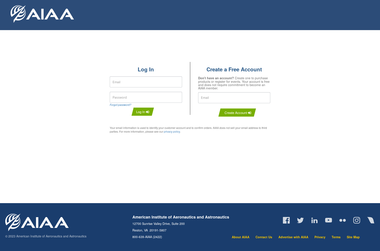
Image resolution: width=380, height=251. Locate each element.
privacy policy (172, 131)
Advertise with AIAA (293, 237)
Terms (336, 237)
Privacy (319, 237)
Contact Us (264, 237)
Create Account (236, 112)
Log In (141, 111)
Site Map (353, 237)
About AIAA (240, 237)
